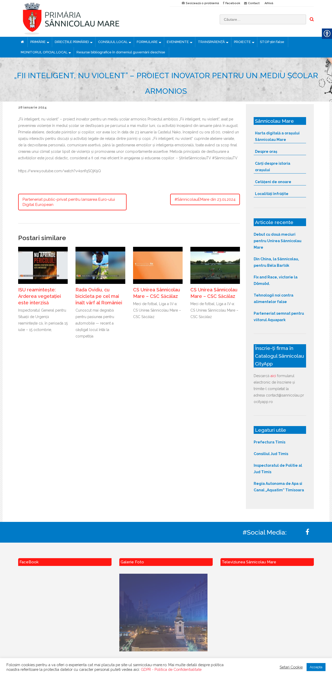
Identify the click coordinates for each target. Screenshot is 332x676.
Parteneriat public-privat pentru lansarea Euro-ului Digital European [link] (69, 202)
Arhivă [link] (269, 3)
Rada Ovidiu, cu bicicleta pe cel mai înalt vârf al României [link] (98, 296)
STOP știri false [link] (272, 42)
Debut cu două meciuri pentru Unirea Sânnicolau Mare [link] (277, 240)
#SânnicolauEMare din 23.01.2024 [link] (205, 199)
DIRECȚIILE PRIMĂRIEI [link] (72, 42)
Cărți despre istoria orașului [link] (272, 166)
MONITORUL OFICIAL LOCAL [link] (44, 52)
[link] (90, 18)
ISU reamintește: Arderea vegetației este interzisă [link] (39, 296)
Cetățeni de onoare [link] (273, 182)
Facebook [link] (232, 3)
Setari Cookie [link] (291, 667)
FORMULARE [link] (147, 42)
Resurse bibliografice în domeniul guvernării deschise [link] (121, 52)
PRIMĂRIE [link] (38, 42)
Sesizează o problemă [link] (202, 3)
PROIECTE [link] (242, 42)
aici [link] (273, 376)
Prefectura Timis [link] (269, 442)
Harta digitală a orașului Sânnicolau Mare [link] (277, 136)
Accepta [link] (316, 667)
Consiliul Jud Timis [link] (271, 454)
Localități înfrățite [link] (271, 194)
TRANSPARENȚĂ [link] (211, 42)
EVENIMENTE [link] (178, 42)
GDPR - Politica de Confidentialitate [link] (171, 669)
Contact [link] (254, 3)
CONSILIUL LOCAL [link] (113, 42)
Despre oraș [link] (266, 151)
